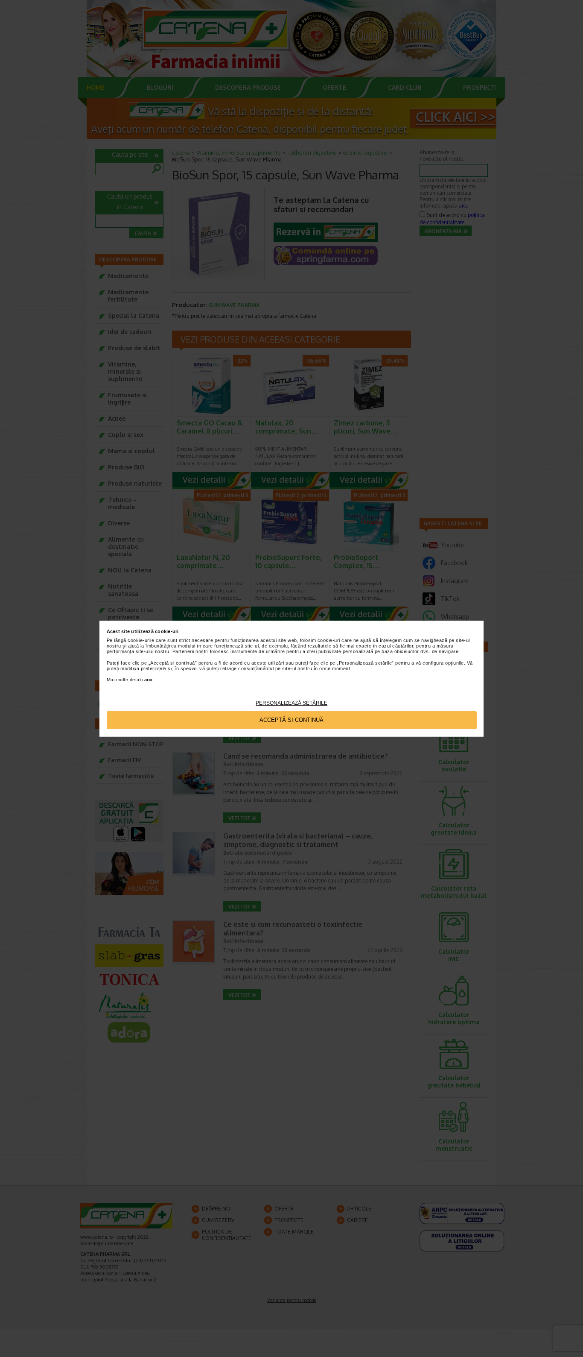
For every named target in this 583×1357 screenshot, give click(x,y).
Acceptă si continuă (291, 720)
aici (148, 679)
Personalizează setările (291, 703)
